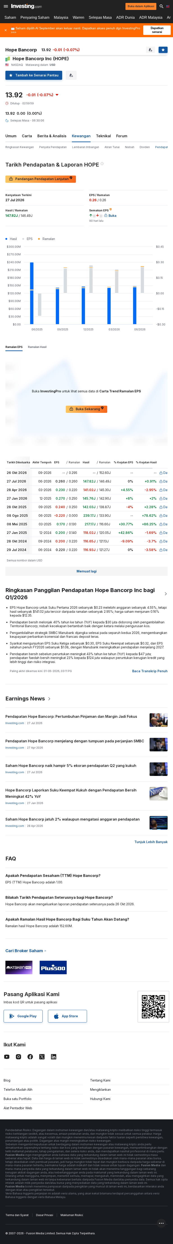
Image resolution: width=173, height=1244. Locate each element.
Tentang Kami (100, 1080)
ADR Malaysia (150, 17)
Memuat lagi (87, 571)
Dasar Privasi (44, 1215)
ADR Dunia (125, 17)
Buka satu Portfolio (18, 1099)
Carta (27, 136)
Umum (10, 136)
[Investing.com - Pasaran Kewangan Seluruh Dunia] (26, 6)
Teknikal (103, 136)
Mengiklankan (100, 1089)
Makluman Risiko (72, 1215)
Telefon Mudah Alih (18, 1089)
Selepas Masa (100, 17)
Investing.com (14, 723)
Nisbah (129, 147)
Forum (121, 136)
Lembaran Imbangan (85, 147)
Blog (7, 1080)
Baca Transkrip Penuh (150, 671)
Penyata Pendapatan (53, 147)
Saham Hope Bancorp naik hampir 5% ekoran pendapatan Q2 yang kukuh (70, 765)
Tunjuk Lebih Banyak (151, 842)
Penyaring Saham (34, 17)
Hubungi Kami (100, 1099)
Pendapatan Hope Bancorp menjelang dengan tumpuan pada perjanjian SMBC (74, 741)
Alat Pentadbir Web (18, 1108)
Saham (10, 17)
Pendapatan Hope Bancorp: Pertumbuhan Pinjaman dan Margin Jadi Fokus (71, 716)
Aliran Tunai (112, 147)
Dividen (145, 147)
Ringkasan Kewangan (19, 147)
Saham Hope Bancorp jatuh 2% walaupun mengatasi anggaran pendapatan (72, 819)
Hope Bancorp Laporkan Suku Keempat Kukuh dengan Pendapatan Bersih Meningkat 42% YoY (71, 793)
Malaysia (61, 17)
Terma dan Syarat (17, 1215)
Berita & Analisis (51, 136)
